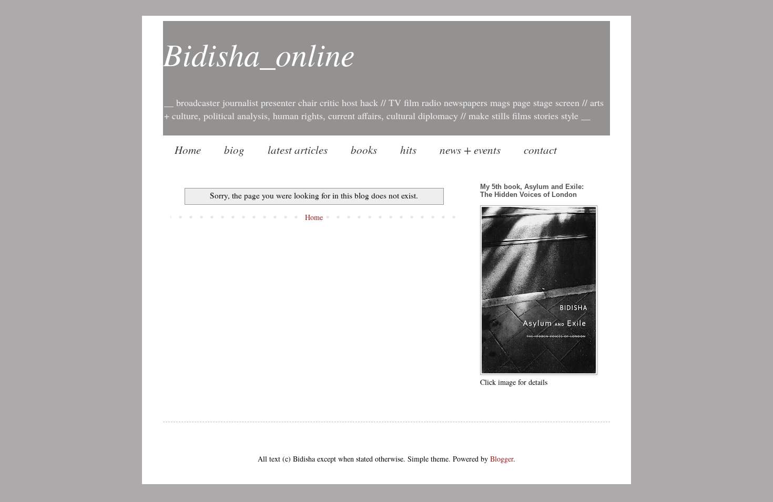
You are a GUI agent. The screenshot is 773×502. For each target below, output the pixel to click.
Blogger (501, 459)
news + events (470, 149)
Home (188, 149)
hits (408, 149)
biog (234, 149)
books (364, 149)
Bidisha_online (259, 54)
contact (540, 149)
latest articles (298, 149)
